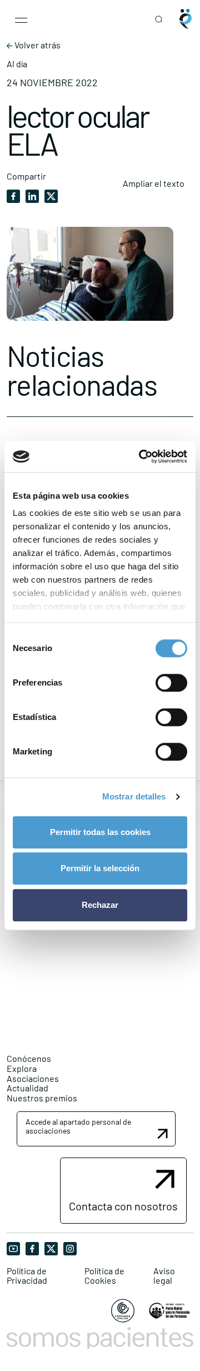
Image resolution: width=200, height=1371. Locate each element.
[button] (96, 1128)
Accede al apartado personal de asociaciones (78, 1126)
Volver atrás (37, 45)
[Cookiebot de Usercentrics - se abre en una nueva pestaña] (141, 456)
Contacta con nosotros (123, 1206)
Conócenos (29, 1058)
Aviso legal (164, 1275)
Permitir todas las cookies (100, 832)
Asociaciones (33, 1078)
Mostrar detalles (134, 796)
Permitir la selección (100, 868)
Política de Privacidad (27, 1275)
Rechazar (100, 905)
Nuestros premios (42, 1097)
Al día (17, 64)
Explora (22, 1068)
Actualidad (27, 1087)
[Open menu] (21, 19)
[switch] (171, 683)
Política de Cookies (104, 1275)
